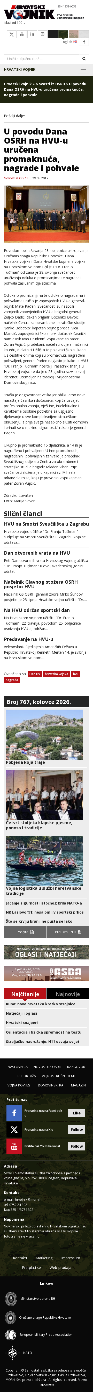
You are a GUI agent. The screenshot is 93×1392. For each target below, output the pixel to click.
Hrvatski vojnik (19, 69)
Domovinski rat (51, 1085)
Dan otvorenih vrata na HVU (37, 552)
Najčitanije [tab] (25, 994)
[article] (46, 737)
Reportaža (27, 1075)
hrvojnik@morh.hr (29, 1199)
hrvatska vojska (56, 674)
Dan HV (34, 674)
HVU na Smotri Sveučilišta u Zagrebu (46, 523)
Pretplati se (31, 1267)
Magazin (78, 1085)
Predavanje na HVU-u (28, 639)
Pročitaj (23, 931)
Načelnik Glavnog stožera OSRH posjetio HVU (41, 584)
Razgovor (76, 1066)
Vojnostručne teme (59, 1075)
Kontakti (20, 1257)
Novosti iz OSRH (50, 83)
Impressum (70, 1257)
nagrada (12, 680)
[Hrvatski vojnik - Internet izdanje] (46, 12)
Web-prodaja (60, 1267)
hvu (75, 674)
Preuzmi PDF (66, 931)
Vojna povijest (19, 1085)
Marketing (44, 1257)
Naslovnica (18, 1066)
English (67, 42)
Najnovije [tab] (68, 994)
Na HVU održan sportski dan (37, 610)
